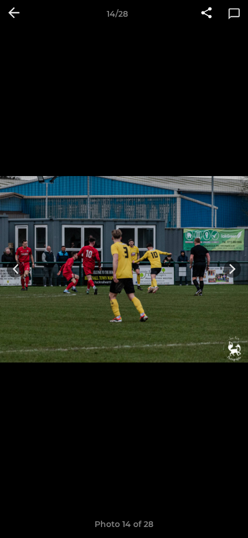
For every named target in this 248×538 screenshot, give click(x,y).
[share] (206, 14)
